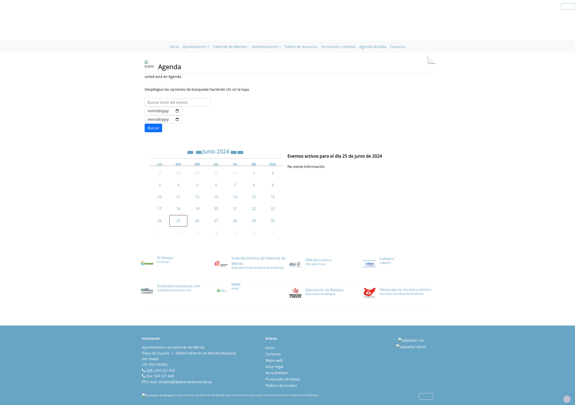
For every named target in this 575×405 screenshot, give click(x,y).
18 (178, 208)
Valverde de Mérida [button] (229, 46)
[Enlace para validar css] (411, 339)
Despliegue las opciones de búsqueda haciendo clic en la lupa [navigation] (197, 89)
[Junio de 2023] (190, 152)
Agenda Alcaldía (372, 46)
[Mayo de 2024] (199, 152)
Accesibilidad (276, 372)
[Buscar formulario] (153, 128)
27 (216, 220)
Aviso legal (274, 366)
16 (273, 196)
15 (254, 196)
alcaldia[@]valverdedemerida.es (185, 381)
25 (178, 220)
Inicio (174, 46)
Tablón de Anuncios (301, 46)
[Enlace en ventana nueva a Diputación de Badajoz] (158, 395)
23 (273, 208)
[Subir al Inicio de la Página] (567, 399)
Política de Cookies (281, 385)
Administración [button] (265, 46)
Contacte (397, 46)
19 (197, 208)
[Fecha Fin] (163, 119)
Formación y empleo (338, 46)
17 (159, 208)
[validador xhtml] (411, 346)
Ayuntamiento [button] (195, 46)
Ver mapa (150, 358)
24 (159, 220)
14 (235, 196)
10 (159, 196)
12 (197, 196)
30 (273, 220)
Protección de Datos (282, 379)
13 (216, 196)
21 (235, 208)
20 (216, 208)
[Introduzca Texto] (178, 102)
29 (254, 220)
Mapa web (274, 360)
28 (235, 220)
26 (197, 220)
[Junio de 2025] (234, 152)
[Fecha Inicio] (163, 111)
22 (254, 208)
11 (178, 196)
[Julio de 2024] (240, 152)
